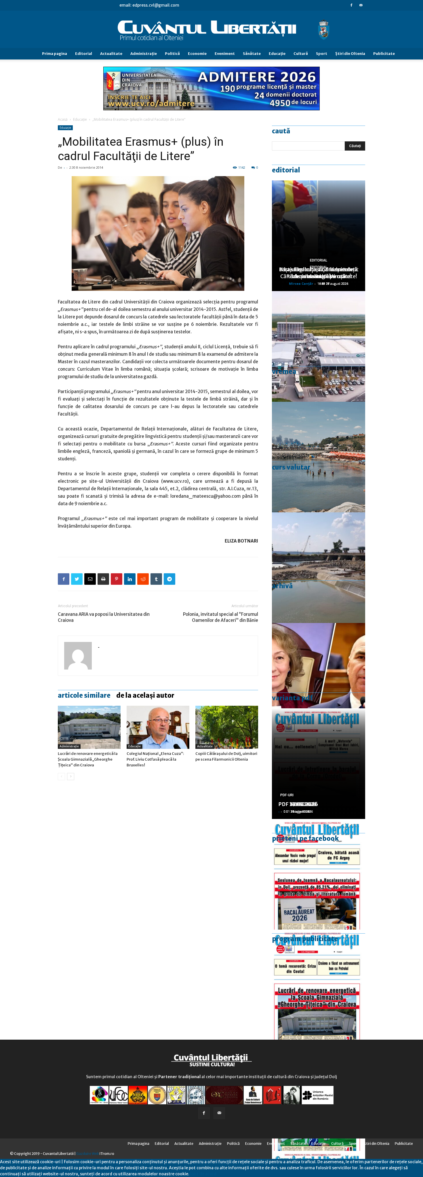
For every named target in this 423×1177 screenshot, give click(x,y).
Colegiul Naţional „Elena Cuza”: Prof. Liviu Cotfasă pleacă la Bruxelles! (155, 759)
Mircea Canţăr (301, 283)
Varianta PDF (292, 698)
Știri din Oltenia (350, 53)
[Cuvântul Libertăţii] (211, 29)
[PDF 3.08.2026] (318, 985)
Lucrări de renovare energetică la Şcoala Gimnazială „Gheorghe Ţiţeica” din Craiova (88, 759)
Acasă (63, 119)
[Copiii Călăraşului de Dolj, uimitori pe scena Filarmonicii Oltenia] (226, 727)
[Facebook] (351, 5)
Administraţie (143, 53)
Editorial (83, 53)
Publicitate (384, 53)
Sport (321, 53)
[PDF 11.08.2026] (318, 874)
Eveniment (225, 53)
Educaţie (277, 53)
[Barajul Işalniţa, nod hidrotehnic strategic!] (318, 567)
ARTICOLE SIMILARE (84, 695)
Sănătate (252, 53)
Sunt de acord (202, 1173)
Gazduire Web (87, 1153)
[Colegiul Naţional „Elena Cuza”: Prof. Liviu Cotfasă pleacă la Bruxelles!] (158, 727)
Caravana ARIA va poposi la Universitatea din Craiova (104, 617)
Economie (197, 53)
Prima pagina (54, 53)
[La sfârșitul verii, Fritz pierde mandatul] (318, 678)
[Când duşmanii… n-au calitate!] (318, 346)
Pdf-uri (287, 795)
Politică (172, 53)
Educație (80, 119)
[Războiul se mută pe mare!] (318, 457)
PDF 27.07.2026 (298, 804)
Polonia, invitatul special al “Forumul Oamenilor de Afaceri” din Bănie (220, 617)
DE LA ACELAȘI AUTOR (145, 695)
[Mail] (361, 5)
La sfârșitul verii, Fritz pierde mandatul (318, 273)
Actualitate (111, 53)
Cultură (301, 53)
